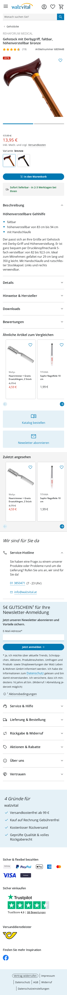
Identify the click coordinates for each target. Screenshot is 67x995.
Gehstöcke (13, 26)
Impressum (48, 975)
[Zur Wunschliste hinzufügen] (60, 60)
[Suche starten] (60, 17)
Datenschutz (35, 673)
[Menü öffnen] (6, 6)
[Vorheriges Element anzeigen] (5, 404)
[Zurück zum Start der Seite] (63, 969)
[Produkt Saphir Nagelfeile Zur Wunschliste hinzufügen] (61, 345)
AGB (35, 982)
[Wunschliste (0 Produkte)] (53, 7)
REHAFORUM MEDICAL (18, 33)
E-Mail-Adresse (12, 631)
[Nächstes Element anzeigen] (62, 404)
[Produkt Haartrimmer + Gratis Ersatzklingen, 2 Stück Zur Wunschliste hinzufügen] (30, 345)
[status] (29, 17)
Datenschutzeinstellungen (33, 988)
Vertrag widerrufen (25, 975)
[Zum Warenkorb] (61, 7)
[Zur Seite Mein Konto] (44, 7)
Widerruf (46, 982)
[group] (33, 87)
